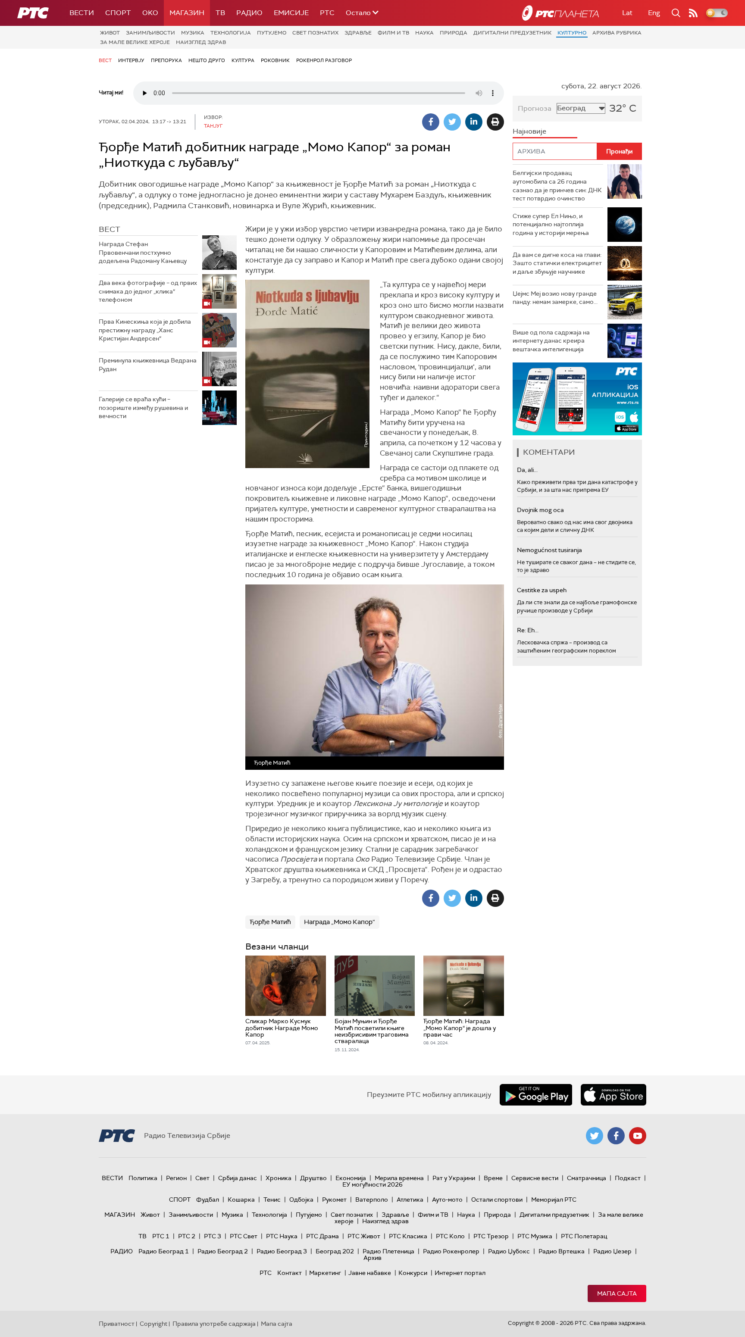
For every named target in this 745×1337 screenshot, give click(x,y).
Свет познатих (315, 32)
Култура (243, 60)
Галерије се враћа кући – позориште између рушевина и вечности (143, 407)
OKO (150, 12)
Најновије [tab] (529, 131)
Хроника (278, 1178)
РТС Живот (363, 1236)
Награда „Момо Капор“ (339, 922)
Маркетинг (325, 1273)
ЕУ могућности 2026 (372, 1184)
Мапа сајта (617, 1293)
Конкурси (412, 1273)
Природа (453, 32)
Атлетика (410, 1199)
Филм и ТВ (393, 32)
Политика (142, 1178)
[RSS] (693, 13)
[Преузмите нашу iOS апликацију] (613, 1095)
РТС (327, 12)
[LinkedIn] (473, 122)
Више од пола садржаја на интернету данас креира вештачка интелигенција (551, 340)
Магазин (186, 12)
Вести (81, 12)
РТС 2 (186, 1236)
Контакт (289, 1273)
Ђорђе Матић (270, 922)
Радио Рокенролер (451, 1251)
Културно (571, 32)
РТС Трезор (491, 1236)
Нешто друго (206, 60)
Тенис (272, 1199)
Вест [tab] (109, 229)
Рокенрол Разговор (324, 60)
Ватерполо (371, 1199)
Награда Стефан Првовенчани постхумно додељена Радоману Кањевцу (143, 252)
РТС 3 (212, 1236)
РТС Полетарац (584, 1236)
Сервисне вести (534, 1178)
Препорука (166, 60)
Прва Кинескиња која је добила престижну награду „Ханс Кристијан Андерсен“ (145, 330)
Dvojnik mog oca (540, 510)
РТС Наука (281, 1236)
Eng (654, 12)
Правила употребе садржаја (214, 1324)
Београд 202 (335, 1251)
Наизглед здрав (201, 42)
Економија (350, 1178)
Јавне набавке (369, 1273)
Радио (249, 12)
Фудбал (207, 1199)
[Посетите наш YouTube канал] (637, 1135)
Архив (372, 1258)
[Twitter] (452, 122)
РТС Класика (408, 1236)
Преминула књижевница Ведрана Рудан (148, 364)
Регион (176, 1178)
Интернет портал (460, 1273)
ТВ (220, 12)
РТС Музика (534, 1236)
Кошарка (241, 1199)
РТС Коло (450, 1236)
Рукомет (334, 1199)
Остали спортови (497, 1199)
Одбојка (301, 1199)
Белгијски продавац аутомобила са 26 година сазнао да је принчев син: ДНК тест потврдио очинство (557, 185)
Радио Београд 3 (282, 1251)
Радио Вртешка (561, 1251)
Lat (627, 12)
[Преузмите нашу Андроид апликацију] (536, 1095)
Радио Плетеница (388, 1251)
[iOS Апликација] (577, 398)
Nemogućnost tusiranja (549, 550)
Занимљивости (150, 32)
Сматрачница (586, 1178)
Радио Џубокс (509, 1251)
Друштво (313, 1178)
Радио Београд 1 (163, 1251)
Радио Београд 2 (222, 1251)
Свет (202, 1178)
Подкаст (628, 1178)
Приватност (117, 1324)
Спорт (118, 12)
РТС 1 (160, 1236)
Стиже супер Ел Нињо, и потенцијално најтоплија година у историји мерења (551, 224)
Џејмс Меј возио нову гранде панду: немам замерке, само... (555, 298)
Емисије (291, 12)
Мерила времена (399, 1178)
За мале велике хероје (135, 42)
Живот (110, 32)
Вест (105, 60)
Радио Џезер (612, 1251)
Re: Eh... (527, 630)
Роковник (275, 60)
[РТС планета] (560, 13)
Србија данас (237, 1178)
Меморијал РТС (553, 1199)
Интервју (131, 60)
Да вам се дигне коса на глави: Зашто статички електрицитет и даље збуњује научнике (557, 263)
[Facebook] (430, 122)
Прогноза (534, 108)
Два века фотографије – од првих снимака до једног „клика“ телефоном (148, 291)
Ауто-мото (447, 1199)
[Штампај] (495, 122)
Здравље (358, 32)
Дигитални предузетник (512, 32)
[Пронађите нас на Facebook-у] (616, 1135)
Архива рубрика (617, 32)
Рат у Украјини (453, 1178)
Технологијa (230, 32)
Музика (192, 32)
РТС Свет (243, 1236)
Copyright (153, 1324)
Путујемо (271, 32)
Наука (424, 32)
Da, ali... (527, 470)
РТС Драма (322, 1236)
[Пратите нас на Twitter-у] (594, 1135)
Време (493, 1178)
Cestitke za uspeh (542, 590)
